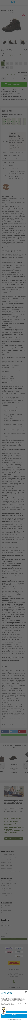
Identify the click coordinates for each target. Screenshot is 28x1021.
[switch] (3, 1013)
